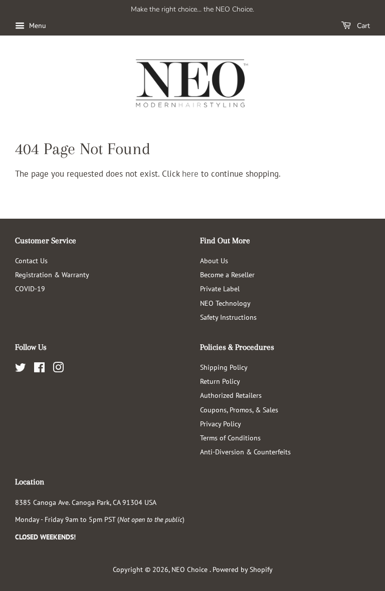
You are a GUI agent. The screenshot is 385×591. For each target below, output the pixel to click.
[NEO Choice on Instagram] (58, 369)
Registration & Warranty (52, 274)
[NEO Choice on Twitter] (20, 369)
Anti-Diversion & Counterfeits (245, 451)
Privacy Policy (220, 423)
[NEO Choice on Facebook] (39, 369)
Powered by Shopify (243, 569)
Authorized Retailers (231, 395)
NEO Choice (190, 569)
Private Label (220, 288)
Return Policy (220, 381)
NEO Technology (225, 303)
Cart (362, 26)
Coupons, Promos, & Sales (239, 409)
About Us (214, 260)
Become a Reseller (227, 274)
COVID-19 (30, 288)
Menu (36, 25)
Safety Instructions (228, 317)
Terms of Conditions (230, 437)
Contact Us (31, 260)
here (190, 173)
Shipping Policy (224, 367)
